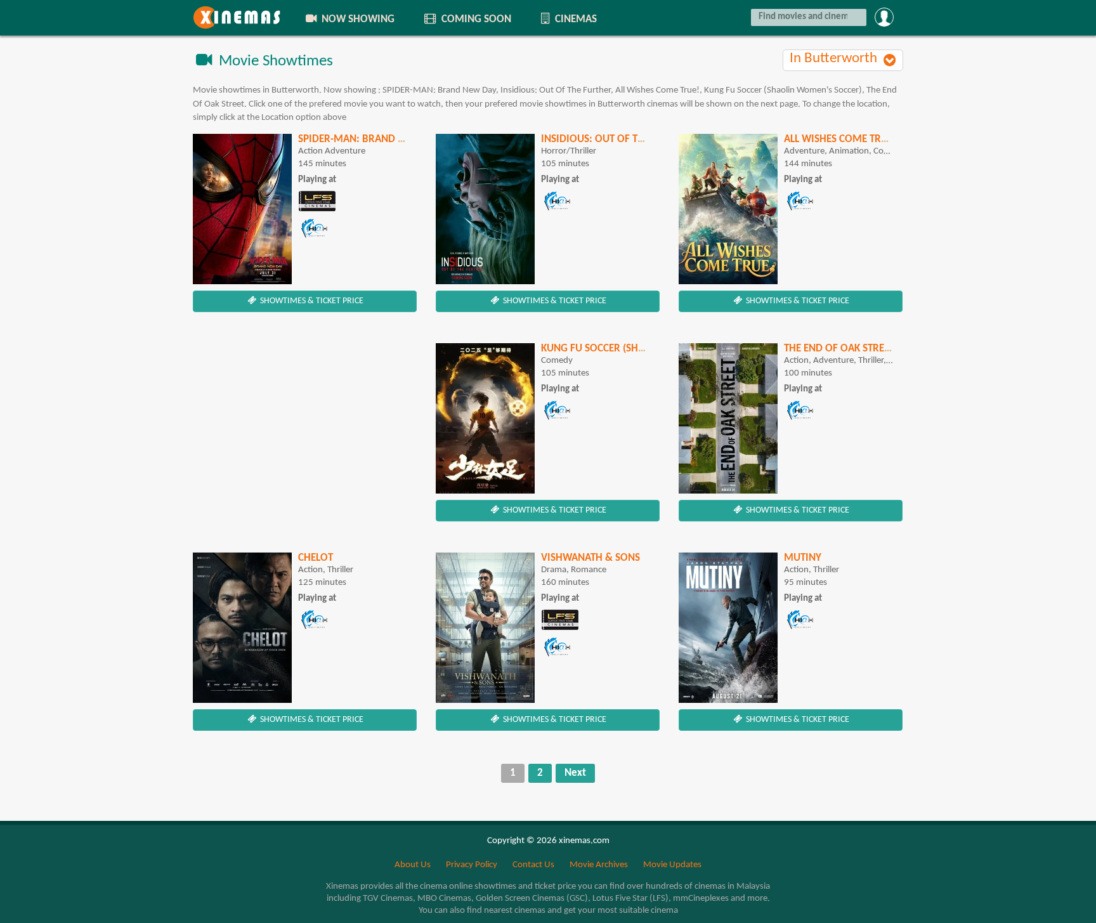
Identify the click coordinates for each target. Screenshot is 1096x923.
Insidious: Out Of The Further (617, 139)
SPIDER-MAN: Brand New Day (369, 139)
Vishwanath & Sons (590, 558)
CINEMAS (574, 19)
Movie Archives (599, 865)
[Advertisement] (305, 432)
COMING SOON (475, 19)
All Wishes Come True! (840, 139)
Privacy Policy (471, 865)
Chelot (315, 558)
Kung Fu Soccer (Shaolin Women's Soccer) (649, 348)
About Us (413, 865)
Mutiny (802, 558)
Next (575, 773)
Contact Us (533, 865)
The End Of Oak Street (839, 348)
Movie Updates (672, 865)
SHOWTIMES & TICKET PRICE (310, 301)
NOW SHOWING (357, 19)
